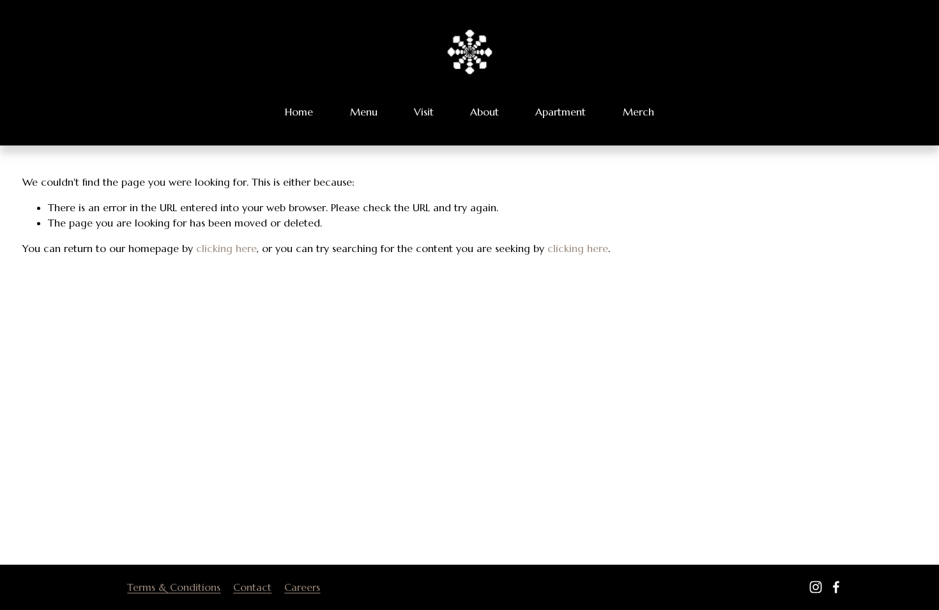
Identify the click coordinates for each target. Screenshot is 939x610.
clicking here (226, 248)
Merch (638, 111)
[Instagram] (815, 587)
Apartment (560, 111)
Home (299, 111)
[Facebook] (836, 587)
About (484, 111)
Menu (364, 111)
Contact (252, 587)
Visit (424, 111)
